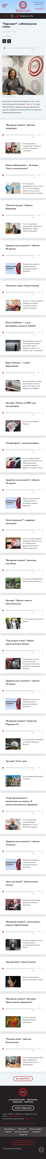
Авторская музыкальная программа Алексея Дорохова (31, 902)
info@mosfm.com (14, 1116)
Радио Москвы (23, 5)
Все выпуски (23, 1078)
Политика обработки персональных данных (18, 1123)
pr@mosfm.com (30, 1118)
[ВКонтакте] (4, 41)
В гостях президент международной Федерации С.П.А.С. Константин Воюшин (30, 823)
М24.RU (8, 1132)
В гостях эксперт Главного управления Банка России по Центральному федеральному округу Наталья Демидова (32, 543)
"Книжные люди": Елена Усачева (22, 285)
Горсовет (29, 104)
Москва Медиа (9, 1129)
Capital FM (23, 1134)
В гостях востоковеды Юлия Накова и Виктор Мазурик (33, 580)
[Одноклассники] (9, 41)
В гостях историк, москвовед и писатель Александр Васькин (33, 741)
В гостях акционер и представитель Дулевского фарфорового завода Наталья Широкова (32, 227)
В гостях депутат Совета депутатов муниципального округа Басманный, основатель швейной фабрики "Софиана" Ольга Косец (33, 464)
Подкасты (18, 1102)
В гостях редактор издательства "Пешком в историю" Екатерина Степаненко (32, 147)
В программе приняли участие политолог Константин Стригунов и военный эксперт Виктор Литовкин (31, 664)
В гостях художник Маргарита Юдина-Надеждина (30, 1019)
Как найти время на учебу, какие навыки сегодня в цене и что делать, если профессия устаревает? (32, 384)
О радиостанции (17, 1100)
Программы (32, 1100)
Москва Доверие (36, 1129)
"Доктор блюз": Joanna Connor (21, 961)
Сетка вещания (23, 1108)
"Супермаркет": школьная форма (22, 443)
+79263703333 (39, 9)
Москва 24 (22, 1129)
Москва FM (36, 1132)
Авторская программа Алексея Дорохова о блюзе (33, 978)
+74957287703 (39, 4)
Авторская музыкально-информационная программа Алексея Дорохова (31, 267)
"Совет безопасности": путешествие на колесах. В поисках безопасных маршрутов (21, 801)
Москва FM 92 (23, 1092)
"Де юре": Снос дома (16, 761)
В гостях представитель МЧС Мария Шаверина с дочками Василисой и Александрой (33, 1061)
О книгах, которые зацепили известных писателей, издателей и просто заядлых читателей (33, 304)
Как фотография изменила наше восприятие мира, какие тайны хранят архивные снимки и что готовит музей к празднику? (33, 346)
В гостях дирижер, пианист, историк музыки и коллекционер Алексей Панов (33, 944)
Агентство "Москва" (22, 1132)
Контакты (28, 1102)
